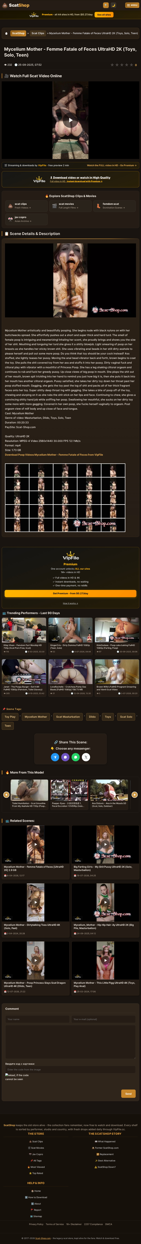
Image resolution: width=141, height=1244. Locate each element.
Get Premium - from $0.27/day (70, 593)
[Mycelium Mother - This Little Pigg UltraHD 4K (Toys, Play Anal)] (105, 960)
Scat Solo (126, 716)
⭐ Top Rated (36, 1173)
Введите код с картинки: (20, 1063)
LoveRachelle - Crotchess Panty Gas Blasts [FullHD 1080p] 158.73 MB (68, 688)
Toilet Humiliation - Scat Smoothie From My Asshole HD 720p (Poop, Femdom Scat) (28, 806)
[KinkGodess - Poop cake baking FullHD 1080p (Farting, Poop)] (117, 630)
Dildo (92, 716)
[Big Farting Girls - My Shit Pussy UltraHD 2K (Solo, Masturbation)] (105, 844)
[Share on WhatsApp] (76, 757)
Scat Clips (38, 33)
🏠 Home (36, 1191)
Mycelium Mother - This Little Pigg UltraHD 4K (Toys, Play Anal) (104, 984)
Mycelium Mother (36, 716)
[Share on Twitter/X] (86, 757)
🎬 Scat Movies (36, 1147)
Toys (108, 716)
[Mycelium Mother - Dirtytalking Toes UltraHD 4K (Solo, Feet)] (35, 902)
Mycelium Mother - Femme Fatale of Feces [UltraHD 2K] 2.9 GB (34, 868)
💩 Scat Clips (36, 1141)
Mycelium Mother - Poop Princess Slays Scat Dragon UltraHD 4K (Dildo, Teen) (35, 984)
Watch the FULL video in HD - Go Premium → (112, 165)
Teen (8, 725)
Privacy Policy (36, 1224)
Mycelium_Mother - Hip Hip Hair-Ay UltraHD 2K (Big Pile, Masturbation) (104, 926)
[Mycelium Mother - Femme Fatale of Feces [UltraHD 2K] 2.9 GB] (35, 844)
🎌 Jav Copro (36, 1154)
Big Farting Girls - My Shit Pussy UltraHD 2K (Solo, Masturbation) (103, 868)
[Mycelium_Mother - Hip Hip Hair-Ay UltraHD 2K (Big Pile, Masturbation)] (105, 902)
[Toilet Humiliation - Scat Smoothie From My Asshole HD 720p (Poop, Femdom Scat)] (29, 790)
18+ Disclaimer (74, 1224)
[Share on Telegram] (55, 757)
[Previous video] (6, 795)
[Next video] (135, 795)
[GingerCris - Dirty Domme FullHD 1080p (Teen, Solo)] (70, 630)
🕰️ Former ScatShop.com (105, 1147)
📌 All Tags (36, 1160)
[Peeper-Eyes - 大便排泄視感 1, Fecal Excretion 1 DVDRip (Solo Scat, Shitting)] (69, 790)
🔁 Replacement (105, 1154)
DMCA (108, 1224)
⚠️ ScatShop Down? (105, 1167)
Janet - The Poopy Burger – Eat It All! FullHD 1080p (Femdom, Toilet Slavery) (23, 688)
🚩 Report (36, 1209)
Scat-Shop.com (43, 1238)
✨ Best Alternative (105, 1160)
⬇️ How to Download (36, 1197)
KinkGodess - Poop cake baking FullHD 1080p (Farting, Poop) (116, 646)
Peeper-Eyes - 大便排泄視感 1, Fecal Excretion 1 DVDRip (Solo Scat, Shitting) (67, 806)
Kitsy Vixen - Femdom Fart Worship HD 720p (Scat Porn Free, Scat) (23, 646)
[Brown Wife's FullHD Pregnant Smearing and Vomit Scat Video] (117, 671)
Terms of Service (55, 1224)
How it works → (70, 603)
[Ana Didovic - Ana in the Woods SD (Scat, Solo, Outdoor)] (109, 790)
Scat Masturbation (68, 716)
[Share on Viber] (65, 757)
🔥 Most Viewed (36, 1167)
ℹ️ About (36, 1203)
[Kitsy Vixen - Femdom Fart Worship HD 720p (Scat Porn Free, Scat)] (24, 630)
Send (128, 1093)
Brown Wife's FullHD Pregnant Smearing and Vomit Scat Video (116, 688)
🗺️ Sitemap (36, 1216)
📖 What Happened (105, 1141)
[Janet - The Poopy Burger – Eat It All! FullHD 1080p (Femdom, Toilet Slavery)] (24, 671)
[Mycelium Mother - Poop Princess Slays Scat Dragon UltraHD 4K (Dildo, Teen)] (35, 960)
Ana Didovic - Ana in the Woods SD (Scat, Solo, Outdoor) (109, 804)
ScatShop (18, 33)
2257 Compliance (93, 1224)
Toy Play (10, 716)
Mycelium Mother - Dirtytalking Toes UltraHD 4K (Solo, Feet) (32, 926)
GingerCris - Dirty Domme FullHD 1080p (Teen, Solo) (70, 646)
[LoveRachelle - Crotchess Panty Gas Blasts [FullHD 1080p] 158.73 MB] (70, 671)
